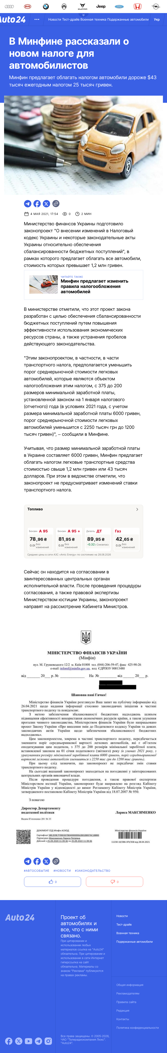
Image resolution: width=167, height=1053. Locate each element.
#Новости (62, 871)
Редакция (122, 1010)
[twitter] (46, 203)
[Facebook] (8, 1041)
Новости (54, 19)
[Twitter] (18, 1041)
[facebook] (37, 203)
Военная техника (93, 19)
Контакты (122, 1019)
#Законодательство (92, 871)
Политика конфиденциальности (137, 1028)
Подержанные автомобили (128, 19)
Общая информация (129, 985)
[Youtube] (28, 1041)
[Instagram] (48, 1041)
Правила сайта (126, 1002)
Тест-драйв (70, 19)
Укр (157, 19)
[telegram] (27, 203)
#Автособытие (36, 871)
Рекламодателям (128, 993)
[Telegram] (38, 1041)
